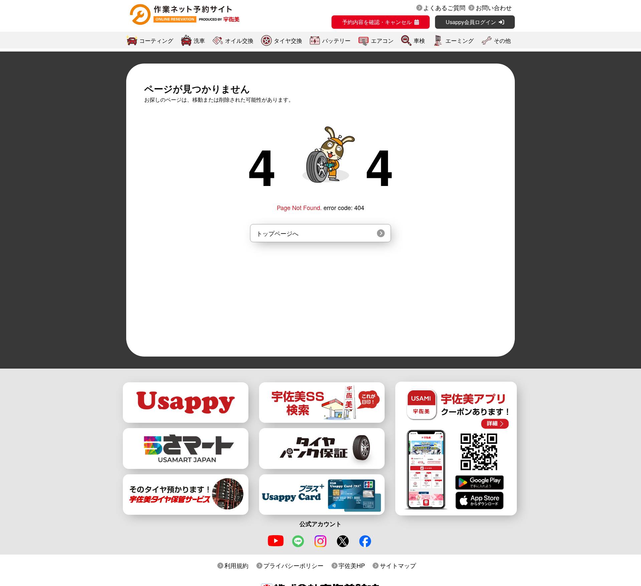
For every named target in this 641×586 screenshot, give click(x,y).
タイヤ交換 (288, 40)
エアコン (382, 40)
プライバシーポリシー (293, 565)
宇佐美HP (352, 565)
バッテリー (336, 40)
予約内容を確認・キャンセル (377, 22)
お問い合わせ (494, 7)
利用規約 (236, 565)
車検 (419, 40)
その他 (502, 40)
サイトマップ (398, 565)
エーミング (459, 40)
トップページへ (277, 233)
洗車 (199, 40)
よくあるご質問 (444, 7)
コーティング (156, 40)
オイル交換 (239, 40)
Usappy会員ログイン (471, 22)
